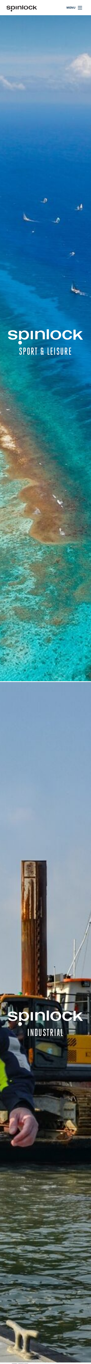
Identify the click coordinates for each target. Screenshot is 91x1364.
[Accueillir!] (22, 8)
